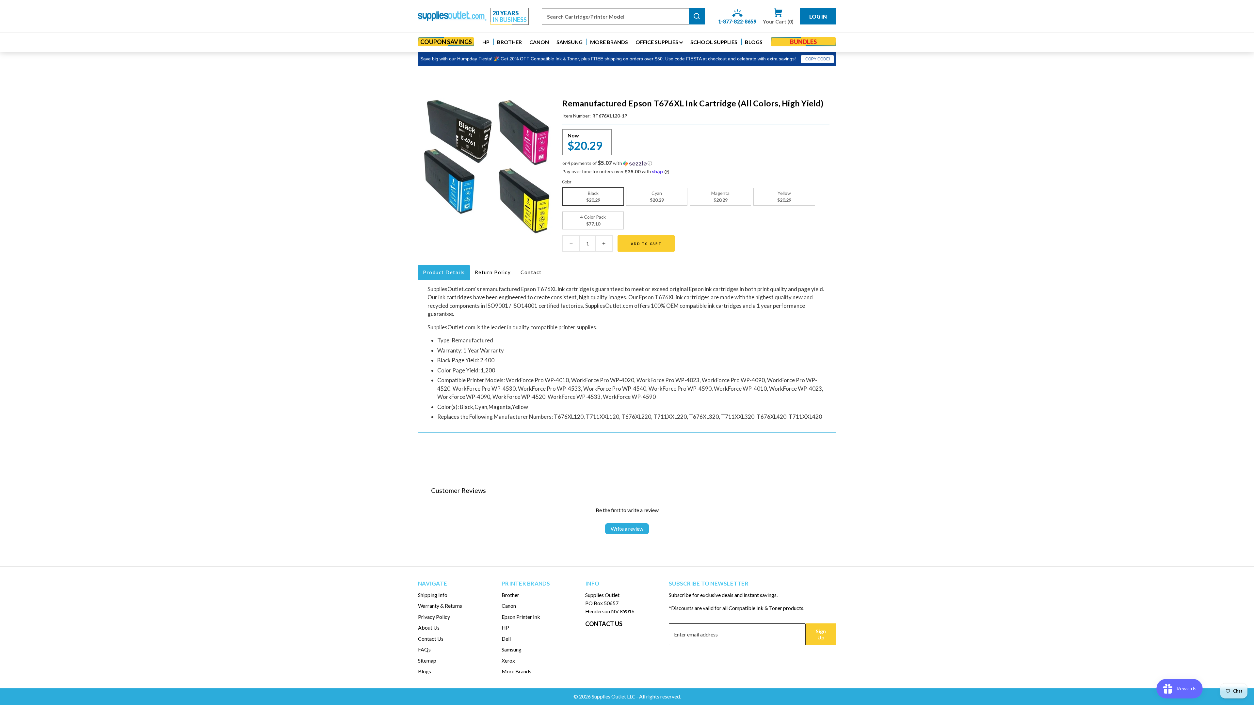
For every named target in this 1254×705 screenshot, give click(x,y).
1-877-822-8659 (737, 21)
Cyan (657, 196)
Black (593, 196)
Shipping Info (432, 595)
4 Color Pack (593, 220)
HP (505, 627)
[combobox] (615, 16)
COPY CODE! (817, 59)
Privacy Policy (434, 617)
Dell (506, 638)
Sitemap (427, 660)
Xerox (508, 660)
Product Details (444, 272)
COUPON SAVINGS (446, 41)
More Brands (516, 671)
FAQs (424, 649)
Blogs (424, 671)
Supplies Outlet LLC (613, 696)
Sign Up (821, 634)
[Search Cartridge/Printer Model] (697, 16)
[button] (486, 42)
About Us (429, 627)
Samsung (512, 649)
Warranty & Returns (440, 606)
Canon (509, 606)
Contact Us (430, 638)
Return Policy (493, 272)
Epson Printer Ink (521, 617)
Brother (510, 595)
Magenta (720, 196)
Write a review (627, 528)
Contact (531, 272)
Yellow (784, 196)
